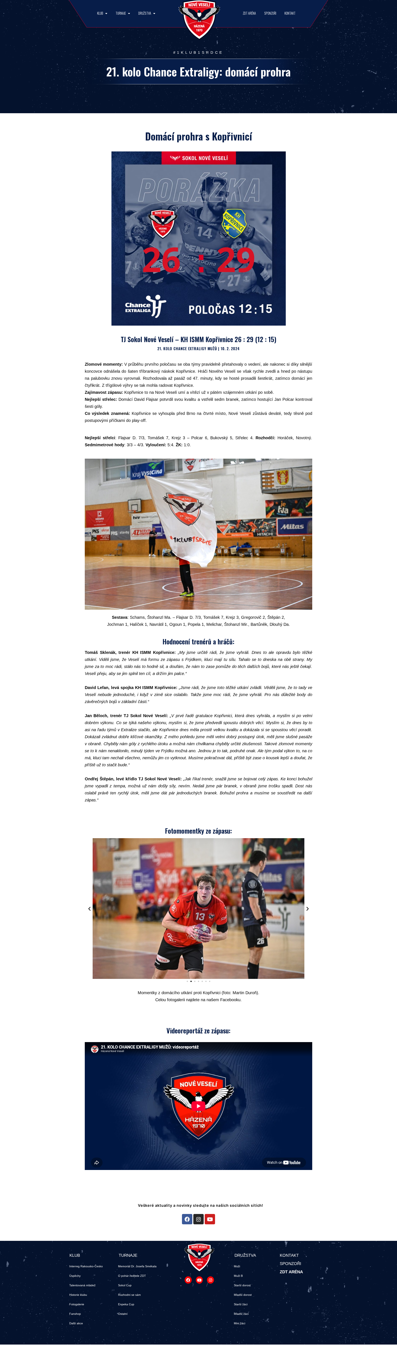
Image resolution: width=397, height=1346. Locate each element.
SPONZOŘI (270, 13)
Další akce (76, 1323)
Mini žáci (239, 1323)
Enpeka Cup (126, 1304)
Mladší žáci (241, 1313)
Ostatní (123, 1313)
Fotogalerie (76, 1304)
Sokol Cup (125, 1285)
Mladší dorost (243, 1294)
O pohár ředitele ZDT (132, 1275)
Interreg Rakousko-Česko (86, 1266)
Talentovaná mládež (82, 1285)
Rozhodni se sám (129, 1294)
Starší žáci (241, 1304)
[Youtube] (210, 1219)
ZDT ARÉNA (249, 13)
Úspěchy (75, 1275)
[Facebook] (187, 1219)
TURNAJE (121, 13)
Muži (237, 1266)
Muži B (238, 1275)
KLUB (100, 13)
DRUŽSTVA (144, 13)
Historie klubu (78, 1294)
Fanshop (75, 1313)
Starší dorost (242, 1285)
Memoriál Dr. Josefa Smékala (137, 1266)
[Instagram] (198, 1219)
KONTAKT (290, 13)
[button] (187, 981)
